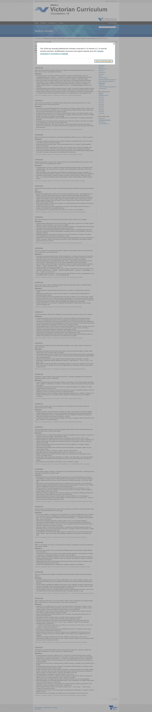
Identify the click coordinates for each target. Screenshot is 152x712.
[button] (114, 44)
